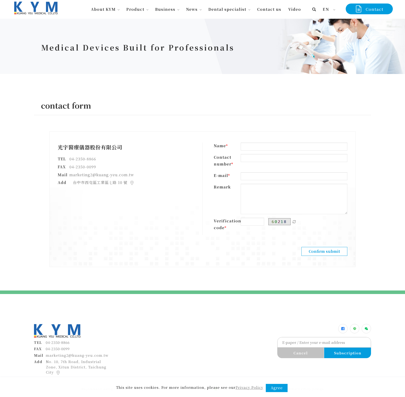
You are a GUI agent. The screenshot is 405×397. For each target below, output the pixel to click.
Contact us (269, 9)
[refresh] (294, 221)
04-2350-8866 (82, 159)
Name (220, 145)
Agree (277, 387)
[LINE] (354, 328)
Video (294, 9)
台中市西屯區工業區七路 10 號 (101, 182)
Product (135, 9)
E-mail (221, 175)
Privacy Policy (249, 387)
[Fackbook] (343, 328)
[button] (314, 9)
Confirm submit (324, 251)
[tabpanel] (202, 46)
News (192, 9)
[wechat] (366, 328)
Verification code (225, 224)
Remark (222, 187)
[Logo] (35, 7)
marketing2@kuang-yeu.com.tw (101, 174)
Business (165, 9)
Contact (374, 9)
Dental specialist (227, 9)
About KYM (103, 9)
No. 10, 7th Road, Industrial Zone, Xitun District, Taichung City (76, 367)
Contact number (222, 160)
